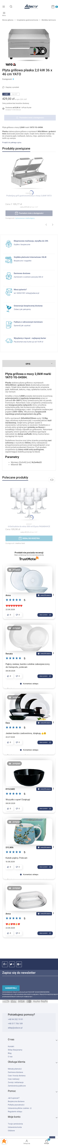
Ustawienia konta (15, 1127)
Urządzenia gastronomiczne (27, 20)
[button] (14, 570)
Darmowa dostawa (15, 1072)
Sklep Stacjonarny (15, 1050)
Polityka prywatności (16, 1105)
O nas (10, 1057)
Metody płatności (15, 1069)
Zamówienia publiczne (17, 1086)
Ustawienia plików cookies (19, 1108)
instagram (12, 964)
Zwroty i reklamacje (16, 1082)
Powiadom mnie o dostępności (31, 118)
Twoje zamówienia (15, 1124)
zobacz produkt (43, 614)
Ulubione (11, 1130)
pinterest (19, 964)
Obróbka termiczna (49, 20)
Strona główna (7, 20)
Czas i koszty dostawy (16, 1076)
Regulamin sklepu (15, 1111)
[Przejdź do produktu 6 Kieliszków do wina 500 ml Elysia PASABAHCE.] (29, 503)
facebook (5, 964)
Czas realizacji (13, 1079)
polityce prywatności (39, 996)
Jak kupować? (13, 1098)
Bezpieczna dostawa (16, 1101)
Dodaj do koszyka (31, 538)
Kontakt (11, 1046)
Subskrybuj (11, 988)
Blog (9, 1053)
